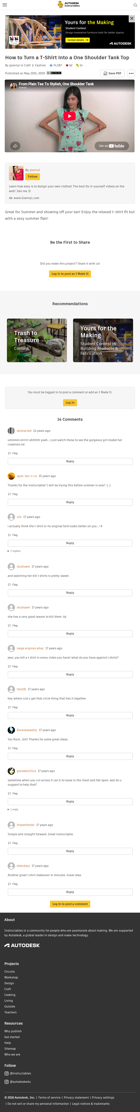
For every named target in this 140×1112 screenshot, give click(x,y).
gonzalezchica (26, 771)
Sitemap (10, 1049)
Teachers (10, 1012)
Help (7, 1043)
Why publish (13, 1031)
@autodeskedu (20, 1082)
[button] (5, 5)
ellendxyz (23, 866)
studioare (23, 566)
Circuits (9, 972)
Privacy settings (103, 1097)
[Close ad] (132, 18)
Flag (15, 453)
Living (8, 1001)
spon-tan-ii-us (27, 476)
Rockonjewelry (27, 730)
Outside (9, 1006)
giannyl (14, 65)
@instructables (20, 1073)
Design (9, 983)
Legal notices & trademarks (91, 1104)
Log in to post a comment (70, 904)
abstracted (24, 431)
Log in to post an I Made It (70, 274)
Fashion (40, 65)
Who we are (12, 1054)
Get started (12, 1037)
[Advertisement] (70, 32)
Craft (27, 65)
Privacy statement (76, 1097)
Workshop (11, 977)
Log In (70, 403)
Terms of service (49, 1097)
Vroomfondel (25, 825)
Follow (32, 176)
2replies (15, 551)
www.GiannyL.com (26, 198)
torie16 (21, 689)
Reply (70, 461)
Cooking (9, 995)
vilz (19, 517)
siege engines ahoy (30, 648)
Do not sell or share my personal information (38, 1104)
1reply (14, 809)
